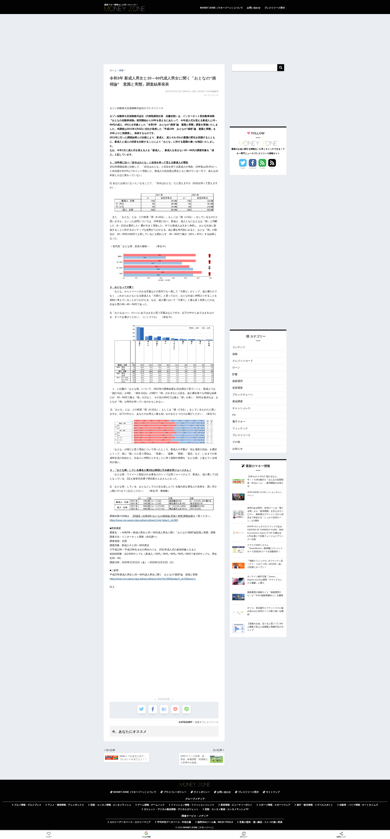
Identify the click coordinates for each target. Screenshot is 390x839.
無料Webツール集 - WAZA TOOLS (215, 822)
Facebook (252, 168)
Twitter (242, 168)
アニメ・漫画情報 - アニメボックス (66, 805)
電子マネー (238, 421)
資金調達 (237, 401)
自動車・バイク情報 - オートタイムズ (358, 805)
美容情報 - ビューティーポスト (236, 805)
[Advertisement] (195, 37)
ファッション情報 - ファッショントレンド (192, 805)
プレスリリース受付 (274, 7)
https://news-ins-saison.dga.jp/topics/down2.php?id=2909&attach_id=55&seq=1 (153, 579)
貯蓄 (235, 374)
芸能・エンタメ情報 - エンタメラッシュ (110, 805)
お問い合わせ (254, 7)
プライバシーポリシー (175, 792)
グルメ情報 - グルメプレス (27, 805)
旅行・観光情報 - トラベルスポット (315, 805)
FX (234, 414)
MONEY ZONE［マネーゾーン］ (198, 827)
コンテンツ (238, 347)
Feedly (262, 168)
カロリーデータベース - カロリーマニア (130, 822)
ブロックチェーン (242, 394)
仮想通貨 (237, 387)
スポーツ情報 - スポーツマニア (274, 805)
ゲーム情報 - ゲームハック (151, 805)
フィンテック (240, 428)
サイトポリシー (202, 792)
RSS (272, 168)
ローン (236, 367)
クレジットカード (242, 360)
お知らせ (237, 448)
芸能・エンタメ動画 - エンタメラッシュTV (226, 809)
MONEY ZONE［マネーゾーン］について (221, 7)
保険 (197, 722)
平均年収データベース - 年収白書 (174, 822)
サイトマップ (273, 792)
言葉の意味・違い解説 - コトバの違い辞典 (260, 822)
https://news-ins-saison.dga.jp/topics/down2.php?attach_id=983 (144, 520)
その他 (236, 441)
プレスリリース (209, 722)
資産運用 (237, 381)
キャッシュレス (241, 408)
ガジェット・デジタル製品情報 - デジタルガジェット (171, 809)
